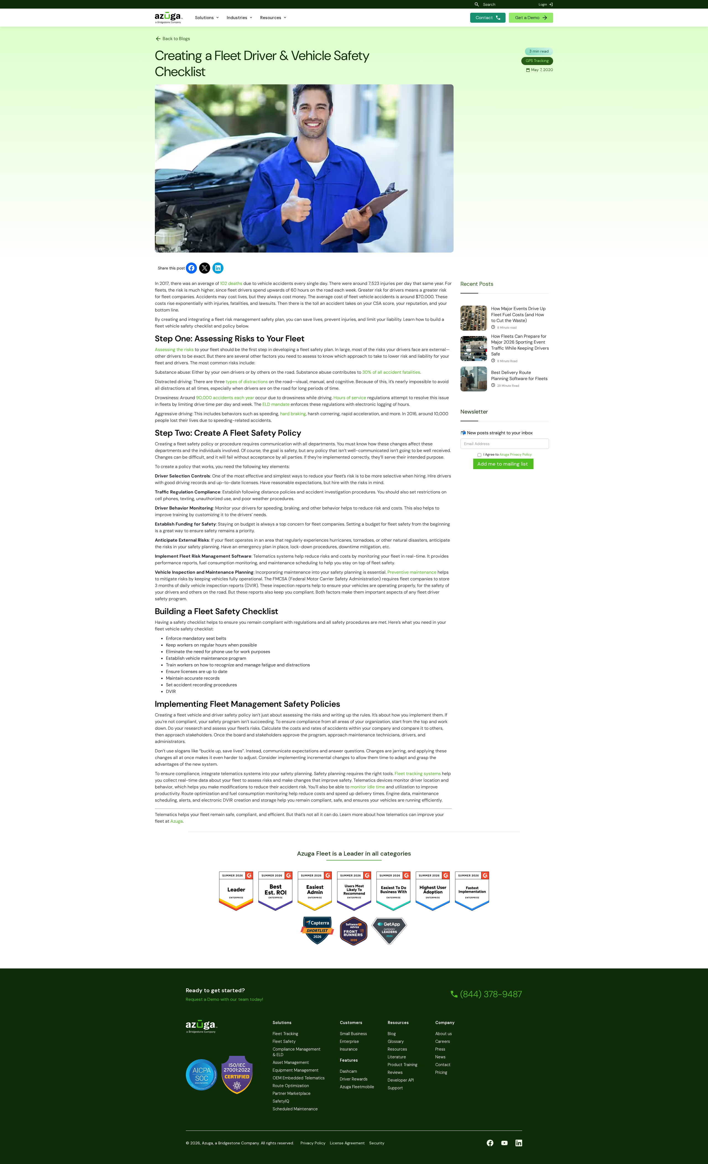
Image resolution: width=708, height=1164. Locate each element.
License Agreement (347, 1142)
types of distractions (247, 381)
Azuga (176, 821)
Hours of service (350, 398)
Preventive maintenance (411, 572)
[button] (207, 18)
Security (376, 1142)
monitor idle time (367, 787)
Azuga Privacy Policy (515, 454)
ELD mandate (275, 404)
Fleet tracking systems (418, 773)
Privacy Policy (313, 1142)
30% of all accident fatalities (391, 372)
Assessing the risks (174, 349)
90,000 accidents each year (225, 398)
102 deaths (231, 283)
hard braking (292, 414)
